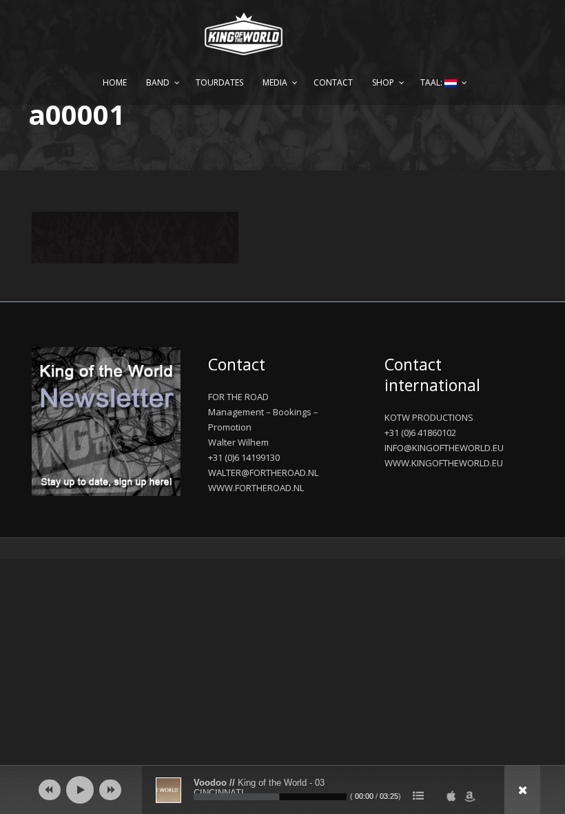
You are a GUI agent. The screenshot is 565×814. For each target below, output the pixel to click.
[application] (282, 790)
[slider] (270, 796)
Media (275, 82)
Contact (333, 82)
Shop (383, 82)
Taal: (432, 82)
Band (158, 82)
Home (115, 82)
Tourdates (219, 82)
